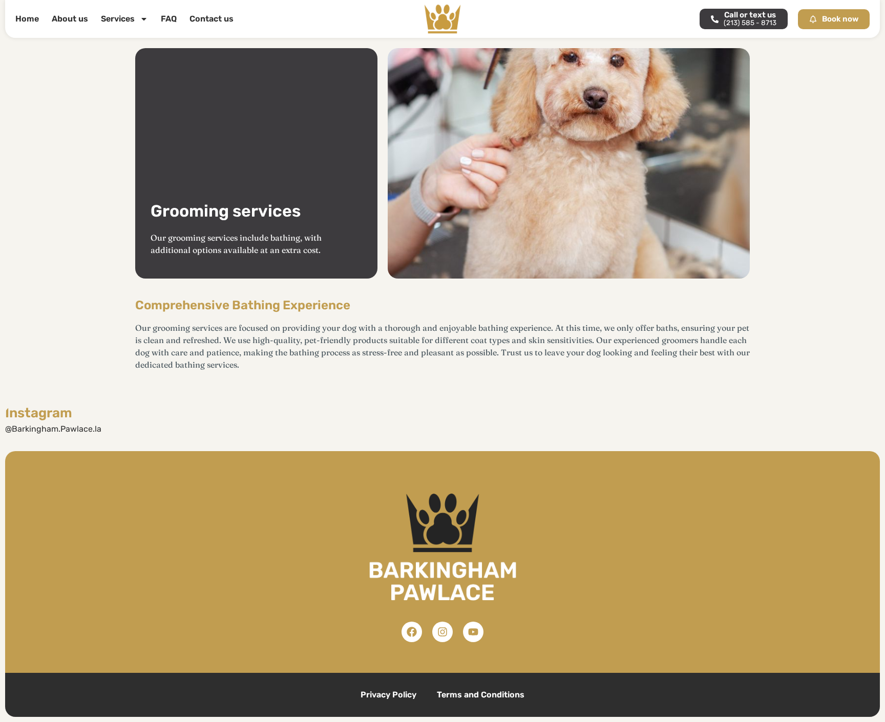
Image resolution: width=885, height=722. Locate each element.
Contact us (211, 19)
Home (27, 19)
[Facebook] (412, 632)
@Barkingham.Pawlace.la (53, 429)
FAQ (169, 19)
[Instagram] (442, 632)
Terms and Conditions (480, 694)
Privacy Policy (388, 694)
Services (118, 19)
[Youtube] (473, 632)
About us (70, 19)
